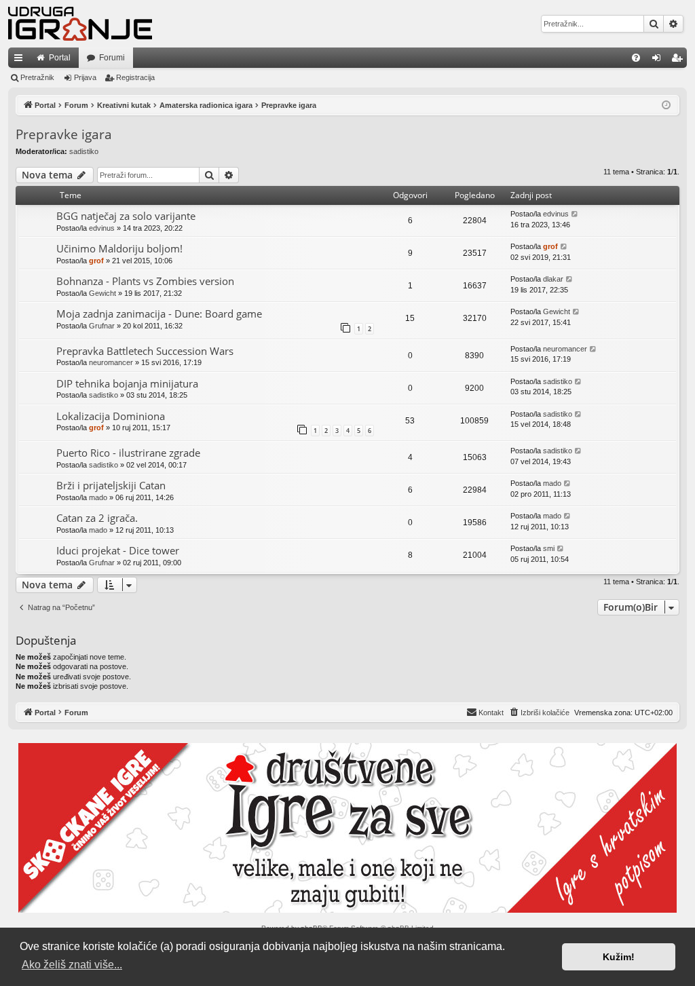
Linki (21, 60)
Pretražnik (37, 77)
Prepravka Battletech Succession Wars (144, 351)
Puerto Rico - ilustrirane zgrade (128, 452)
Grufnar (102, 326)
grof (96, 261)
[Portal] (80, 24)
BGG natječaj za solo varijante (125, 216)
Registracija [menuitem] (679, 60)
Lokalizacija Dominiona (110, 416)
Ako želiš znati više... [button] (72, 964)
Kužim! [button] (619, 956)
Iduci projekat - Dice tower (117, 550)
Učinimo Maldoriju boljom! (119, 248)
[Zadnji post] (575, 214)
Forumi (112, 57)
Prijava (85, 77)
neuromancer (111, 362)
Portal (60, 57)
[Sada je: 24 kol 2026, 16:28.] (666, 105)
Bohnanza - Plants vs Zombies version (145, 281)
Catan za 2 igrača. (97, 518)
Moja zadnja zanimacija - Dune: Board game (159, 313)
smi (549, 548)
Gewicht (102, 293)
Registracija (135, 77)
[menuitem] (636, 58)
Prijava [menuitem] (659, 60)
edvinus (102, 228)
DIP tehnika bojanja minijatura (127, 383)
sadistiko (83, 151)
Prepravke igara (64, 134)
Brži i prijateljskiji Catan (111, 485)
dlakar (553, 279)
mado (98, 497)
